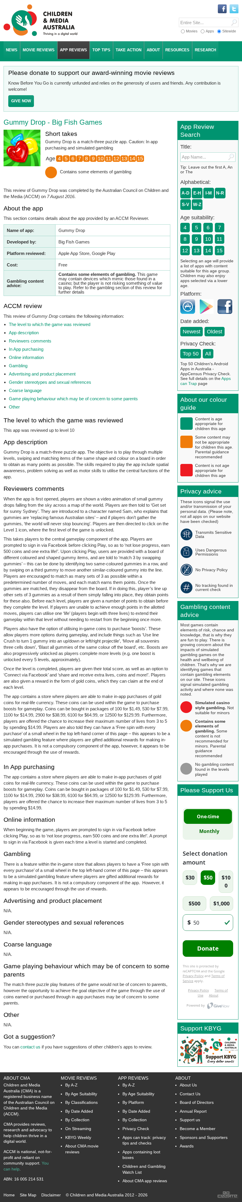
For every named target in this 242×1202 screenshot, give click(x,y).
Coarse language (25, 390)
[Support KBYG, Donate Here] (208, 1064)
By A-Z (71, 1085)
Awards (187, 1146)
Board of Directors (197, 1102)
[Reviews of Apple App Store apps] (189, 315)
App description (24, 332)
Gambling (18, 365)
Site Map (28, 1195)
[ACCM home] (40, 35)
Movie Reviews (79, 1078)
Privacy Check (135, 1128)
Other (14, 406)
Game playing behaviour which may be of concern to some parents (73, 398)
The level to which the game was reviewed (49, 324)
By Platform (133, 1102)
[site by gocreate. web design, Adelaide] (227, 1197)
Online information (26, 357)
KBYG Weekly (78, 1137)
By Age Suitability (81, 1093)
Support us (190, 1119)
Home (9, 1195)
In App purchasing (26, 349)
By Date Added (79, 1111)
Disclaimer (51, 1195)
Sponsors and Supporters (204, 1137)
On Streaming (78, 1128)
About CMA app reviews (144, 1180)
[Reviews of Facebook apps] (226, 315)
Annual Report (193, 1111)
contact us (30, 1046)
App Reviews (133, 1078)
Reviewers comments (30, 340)
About (183, 1078)
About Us (188, 1085)
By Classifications (81, 1102)
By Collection (77, 1119)
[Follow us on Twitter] (234, 9)
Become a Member (197, 1128)
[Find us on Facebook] (222, 9)
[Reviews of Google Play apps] (208, 315)
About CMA (17, 1078)
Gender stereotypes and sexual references (50, 382)
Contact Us (190, 1093)
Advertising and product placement (42, 373)
